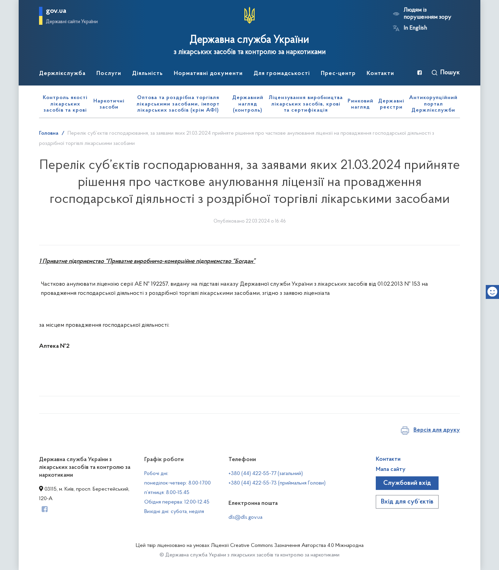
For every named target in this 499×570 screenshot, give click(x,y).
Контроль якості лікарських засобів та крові (65, 104)
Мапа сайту (391, 470)
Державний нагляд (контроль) (247, 104)
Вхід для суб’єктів (407, 501)
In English (415, 28)
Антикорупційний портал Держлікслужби (433, 104)
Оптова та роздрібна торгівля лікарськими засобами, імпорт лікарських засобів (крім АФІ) (178, 104)
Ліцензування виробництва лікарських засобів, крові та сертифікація (306, 104)
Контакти (388, 459)
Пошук (450, 72)
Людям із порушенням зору (427, 13)
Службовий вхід (407, 483)
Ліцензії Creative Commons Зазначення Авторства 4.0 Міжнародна (287, 545)
